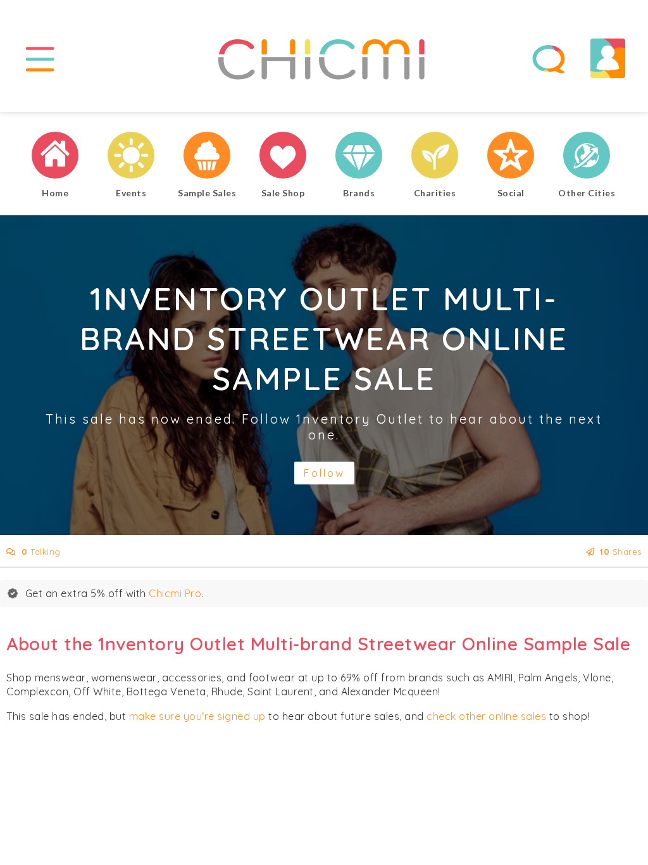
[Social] (510, 157)
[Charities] (434, 157)
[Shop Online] (283, 157)
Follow (324, 473)
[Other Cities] (586, 157)
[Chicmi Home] (55, 157)
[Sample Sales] (207, 157)
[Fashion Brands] (358, 157)
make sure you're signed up (197, 716)
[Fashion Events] (131, 157)
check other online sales (486, 716)
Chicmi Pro (175, 593)
